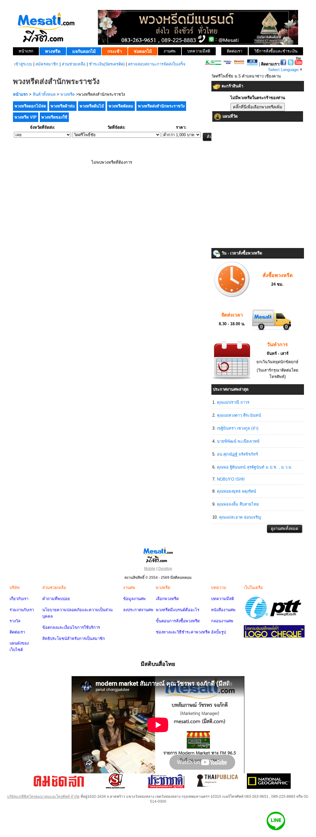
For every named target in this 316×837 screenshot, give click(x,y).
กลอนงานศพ (222, 621)
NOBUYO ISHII (231, 479)
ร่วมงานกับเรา (22, 610)
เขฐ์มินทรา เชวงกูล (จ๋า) (237, 428)
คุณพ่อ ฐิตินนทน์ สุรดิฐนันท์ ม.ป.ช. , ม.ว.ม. (255, 467)
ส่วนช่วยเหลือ (73, 64)
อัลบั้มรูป (218, 632)
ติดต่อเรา (17, 632)
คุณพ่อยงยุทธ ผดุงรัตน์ (236, 491)
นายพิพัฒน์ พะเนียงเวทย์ (238, 441)
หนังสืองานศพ (223, 610)
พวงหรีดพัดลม (121, 106)
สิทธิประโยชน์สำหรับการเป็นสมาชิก (73, 638)
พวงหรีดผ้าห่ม (63, 106)
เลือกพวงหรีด (167, 598)
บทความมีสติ (222, 598)
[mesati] (158, 554)
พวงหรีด (67, 94)
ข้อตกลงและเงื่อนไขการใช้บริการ (71, 627)
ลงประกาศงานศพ (138, 610)
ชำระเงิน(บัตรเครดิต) (107, 64)
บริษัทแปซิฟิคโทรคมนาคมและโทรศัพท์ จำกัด (43, 796)
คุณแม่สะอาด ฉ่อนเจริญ (240, 517)
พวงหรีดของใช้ (54, 117)
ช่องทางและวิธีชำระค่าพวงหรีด (183, 632)
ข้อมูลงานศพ (134, 598)
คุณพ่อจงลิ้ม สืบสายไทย (238, 504)
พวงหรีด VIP (26, 117)
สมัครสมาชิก (46, 64)
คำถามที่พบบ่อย (56, 598)
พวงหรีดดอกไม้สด (30, 106)
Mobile (150, 568)
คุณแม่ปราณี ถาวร (233, 402)
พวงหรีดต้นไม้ (92, 106)
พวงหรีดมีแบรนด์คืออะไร (177, 610)
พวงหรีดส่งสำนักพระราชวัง (161, 106)
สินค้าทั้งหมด (44, 94)
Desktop (165, 568)
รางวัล (15, 621)
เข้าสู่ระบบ (23, 64)
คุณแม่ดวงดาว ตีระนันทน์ (239, 415)
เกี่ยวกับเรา (19, 598)
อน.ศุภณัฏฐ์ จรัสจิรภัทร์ (237, 454)
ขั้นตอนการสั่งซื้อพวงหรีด (178, 621)
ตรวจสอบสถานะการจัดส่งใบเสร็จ (156, 64)
